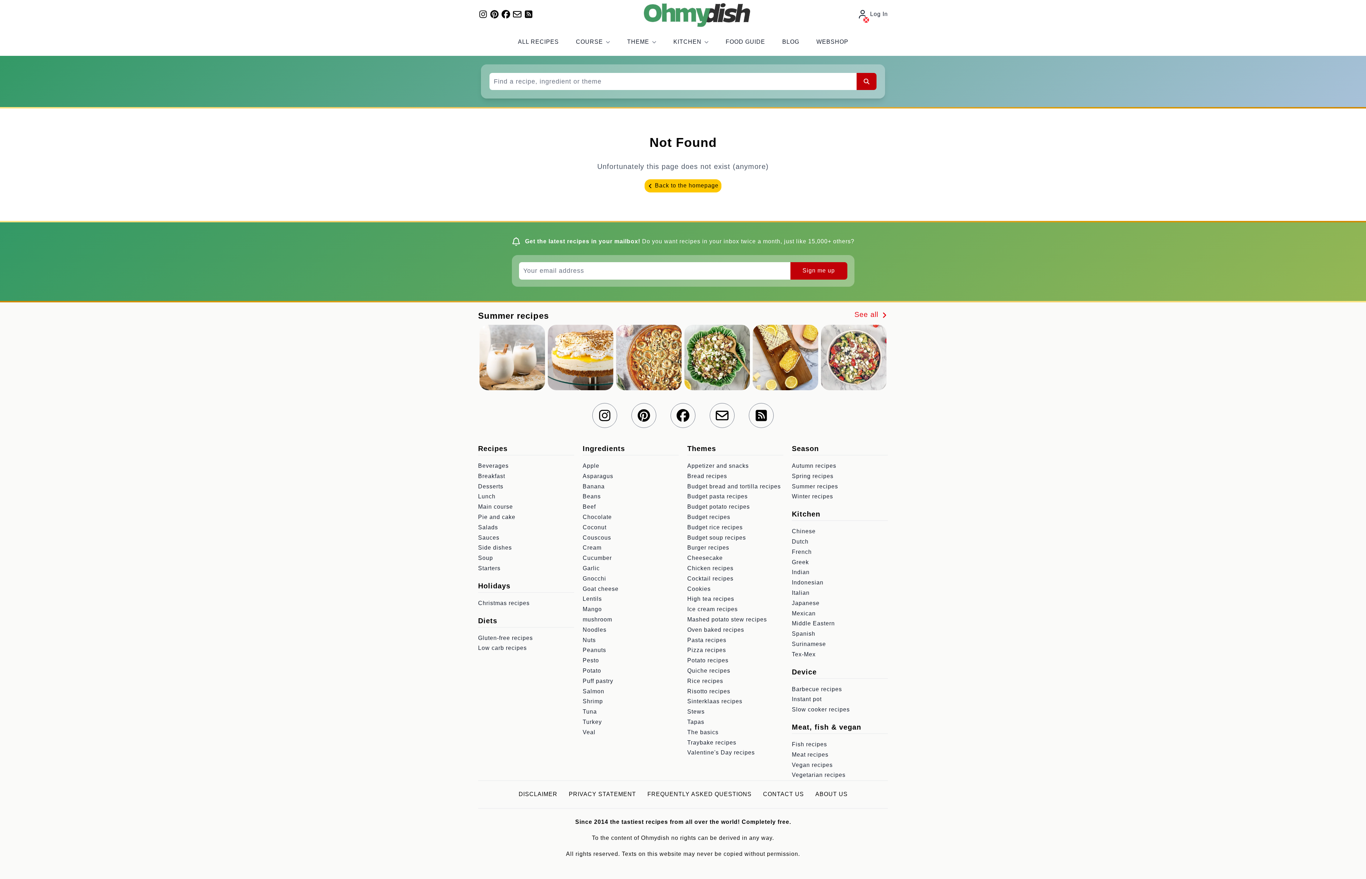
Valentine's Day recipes (721, 753)
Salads (488, 527)
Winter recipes (812, 496)
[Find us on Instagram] (483, 14)
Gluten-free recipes (505, 638)
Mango (592, 609)
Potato (592, 671)
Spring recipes (812, 476)
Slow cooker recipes (821, 709)
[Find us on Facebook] (506, 14)
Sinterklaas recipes (714, 701)
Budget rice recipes (715, 527)
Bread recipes (707, 476)
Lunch (487, 496)
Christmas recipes (504, 603)
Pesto (591, 660)
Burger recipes (708, 548)
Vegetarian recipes (819, 775)
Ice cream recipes (712, 609)
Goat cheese (601, 589)
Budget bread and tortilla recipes (734, 486)
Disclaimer (538, 794)
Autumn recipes (814, 466)
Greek (800, 562)
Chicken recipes (710, 568)
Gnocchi (594, 579)
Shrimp (593, 701)
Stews (696, 712)
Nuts (589, 640)
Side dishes (495, 548)
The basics (703, 732)
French (802, 552)
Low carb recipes (502, 648)
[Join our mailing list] (517, 14)
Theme (638, 42)
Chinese (804, 531)
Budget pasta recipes (717, 496)
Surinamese (809, 644)
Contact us (783, 794)
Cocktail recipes (710, 579)
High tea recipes (710, 599)
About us (831, 794)
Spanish (803, 634)
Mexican (804, 613)
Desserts (490, 486)
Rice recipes (705, 681)
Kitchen (687, 42)
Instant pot (807, 699)
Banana (594, 486)
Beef (589, 507)
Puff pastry (598, 681)
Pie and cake (496, 517)
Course (589, 42)
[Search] (867, 81)
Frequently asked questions (699, 794)
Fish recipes (809, 744)
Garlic (591, 568)
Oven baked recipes (715, 630)
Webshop (832, 42)
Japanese (806, 603)
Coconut (595, 527)
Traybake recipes (711, 743)
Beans (592, 496)
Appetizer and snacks (718, 466)
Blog (790, 42)
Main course (495, 507)
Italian (801, 593)
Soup (485, 558)
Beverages (493, 466)
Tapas (695, 722)
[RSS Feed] (529, 14)
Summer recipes (815, 486)
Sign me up (819, 271)
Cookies (699, 589)
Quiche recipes (708, 671)
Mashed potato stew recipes (727, 619)
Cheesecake (705, 558)
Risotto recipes (708, 691)
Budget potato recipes (718, 507)
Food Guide (745, 42)
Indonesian (808, 582)
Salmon (593, 691)
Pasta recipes (706, 640)
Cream (592, 548)
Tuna (590, 712)
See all (867, 314)
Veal (589, 732)
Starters (489, 568)
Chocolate (597, 517)
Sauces (488, 538)
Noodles (595, 630)
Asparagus (598, 476)
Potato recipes (708, 660)
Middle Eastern (813, 623)
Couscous (597, 538)
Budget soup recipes (716, 538)
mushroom (597, 619)
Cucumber (597, 558)
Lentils (592, 599)
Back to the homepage (686, 185)
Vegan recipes (812, 765)
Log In (879, 14)
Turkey (592, 722)
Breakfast (491, 476)
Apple (591, 466)
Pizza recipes (706, 650)
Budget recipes (708, 517)
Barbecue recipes (817, 689)
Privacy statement (602, 794)
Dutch (800, 542)
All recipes (538, 42)
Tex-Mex (804, 654)
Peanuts (594, 650)
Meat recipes (810, 755)
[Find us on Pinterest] (494, 14)
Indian (801, 572)
